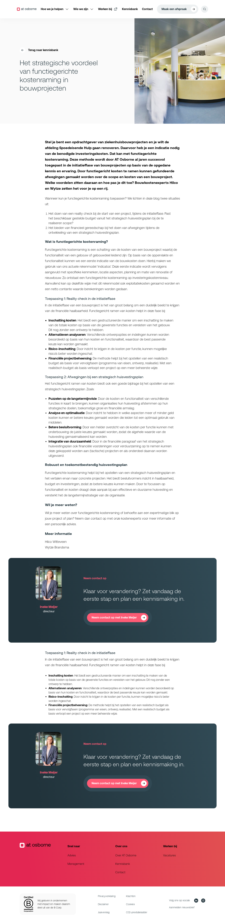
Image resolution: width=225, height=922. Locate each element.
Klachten (131, 896)
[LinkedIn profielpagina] (196, 900)
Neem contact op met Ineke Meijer (114, 617)
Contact (120, 872)
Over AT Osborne (125, 855)
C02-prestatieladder (136, 912)
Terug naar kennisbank (43, 50)
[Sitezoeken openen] (204, 9)
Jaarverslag (104, 912)
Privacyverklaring (106, 896)
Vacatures (169, 855)
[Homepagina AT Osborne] (41, 859)
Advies (72, 855)
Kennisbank (122, 864)
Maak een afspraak (174, 9)
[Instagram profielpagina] (203, 900)
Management (76, 864)
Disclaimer (103, 904)
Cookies (130, 904)
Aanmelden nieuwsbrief (181, 907)
